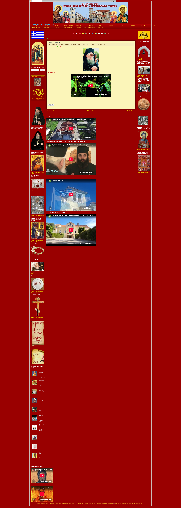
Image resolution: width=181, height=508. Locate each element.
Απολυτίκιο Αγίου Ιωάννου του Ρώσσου (41, 399)
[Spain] (82, 34)
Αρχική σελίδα (90, 110)
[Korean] (102, 34)
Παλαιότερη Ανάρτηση (130, 110)
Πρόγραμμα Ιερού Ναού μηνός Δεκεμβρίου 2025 (42, 445)
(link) (114, 503)
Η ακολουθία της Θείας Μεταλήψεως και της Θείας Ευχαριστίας (42, 383)
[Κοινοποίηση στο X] (51, 105)
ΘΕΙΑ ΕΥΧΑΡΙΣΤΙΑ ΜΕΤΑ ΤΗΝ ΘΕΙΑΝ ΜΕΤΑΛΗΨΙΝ (41, 455)
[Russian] (92, 34)
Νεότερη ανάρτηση (50, 110)
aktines (51, 97)
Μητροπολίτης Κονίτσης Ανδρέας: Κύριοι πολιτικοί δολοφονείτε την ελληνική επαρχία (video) (77, 44)
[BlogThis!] (50, 105)
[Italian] (86, 34)
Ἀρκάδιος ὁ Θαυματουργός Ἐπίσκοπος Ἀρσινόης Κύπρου (37, 92)
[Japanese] (98, 34)
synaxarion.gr (37, 100)
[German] (79, 34)
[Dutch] (89, 34)
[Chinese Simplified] (108, 34)
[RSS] (31, 503)
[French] (76, 34)
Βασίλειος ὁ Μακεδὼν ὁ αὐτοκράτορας (37, 94)
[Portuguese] (95, 34)
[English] (73, 34)
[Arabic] (105, 34)
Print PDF (60, 46)
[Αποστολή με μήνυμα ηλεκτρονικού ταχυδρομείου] (48, 105)
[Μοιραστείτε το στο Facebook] (53, 105)
